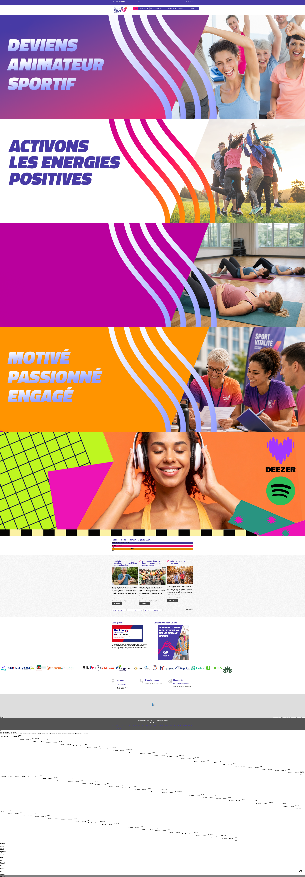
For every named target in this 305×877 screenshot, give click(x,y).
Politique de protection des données (154, 725)
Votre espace (191, 8)
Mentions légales (136, 725)
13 (148, 610)
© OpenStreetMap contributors (299, 717)
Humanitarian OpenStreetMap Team (285, 717)
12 (145, 610)
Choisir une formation (125, 725)
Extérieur (153, 600)
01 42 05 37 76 (117, 2)
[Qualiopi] (127, 633)
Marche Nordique (160, 600)
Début (114, 610)
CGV (143, 725)
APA (119, 600)
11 (141, 610)
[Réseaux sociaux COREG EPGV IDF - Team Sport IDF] (173, 642)
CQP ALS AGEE (115, 725)
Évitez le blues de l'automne (177, 562)
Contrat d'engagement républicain (172, 725)
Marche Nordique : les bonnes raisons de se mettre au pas (151, 563)
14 (151, 610)
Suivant (156, 610)
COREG (135, 8)
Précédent (120, 610)
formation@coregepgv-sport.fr (132, 2)
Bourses (180, 8)
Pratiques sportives (156, 8)
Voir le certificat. (126, 649)
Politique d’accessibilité (117, 728)
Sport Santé (114, 600)
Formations (142, 8)
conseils (123, 600)
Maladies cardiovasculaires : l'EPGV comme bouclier (125, 563)
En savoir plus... (61, 25)
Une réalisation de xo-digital (161, 720)
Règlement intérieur (187, 725)
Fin (160, 610)
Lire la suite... (117, 603)
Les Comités (170, 8)
